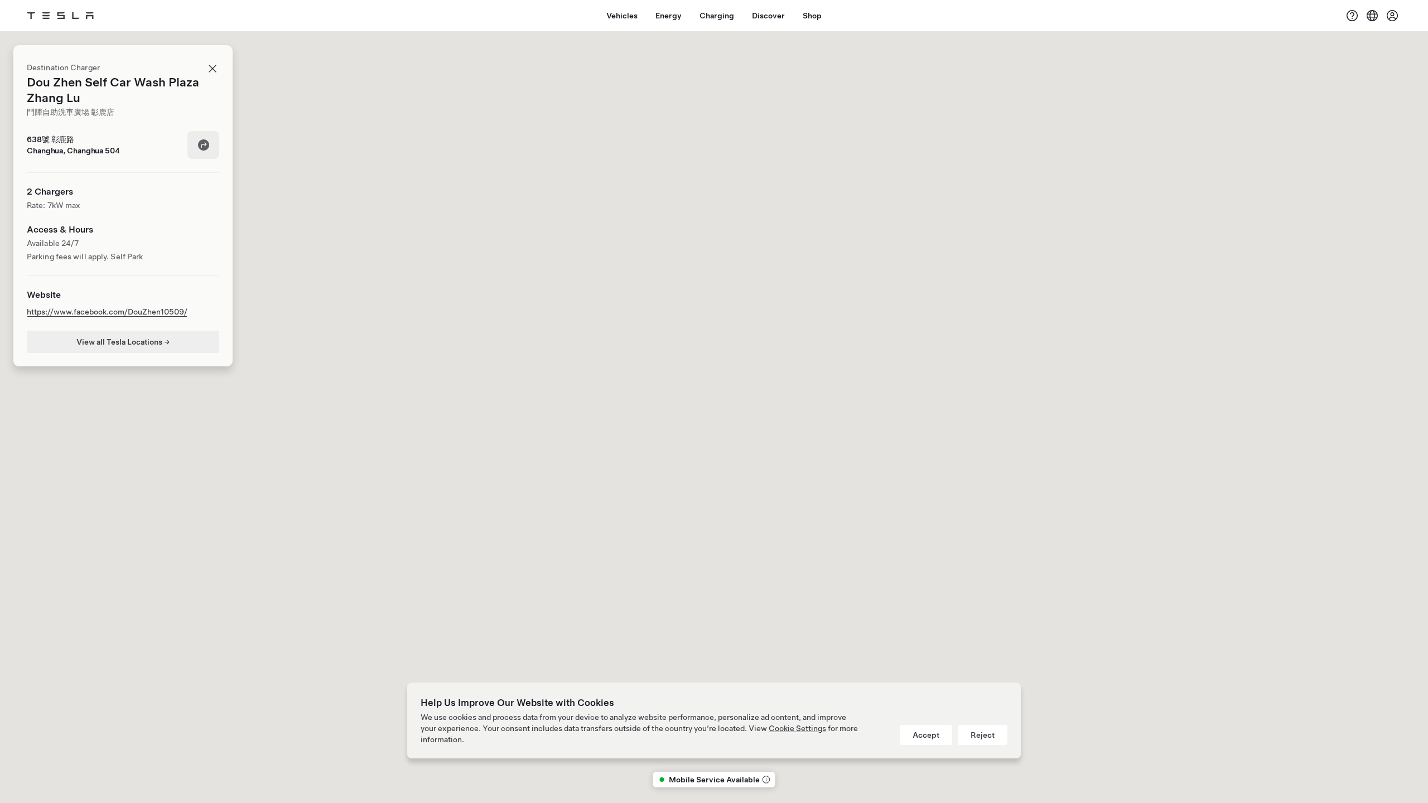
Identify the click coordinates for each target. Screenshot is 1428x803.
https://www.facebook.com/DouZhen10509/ (107, 311)
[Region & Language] (1372, 16)
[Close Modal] (212, 68)
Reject (983, 735)
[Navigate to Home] (60, 15)
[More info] (765, 779)
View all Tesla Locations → (123, 341)
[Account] (1392, 16)
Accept (926, 735)
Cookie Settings (797, 728)
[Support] (1352, 16)
